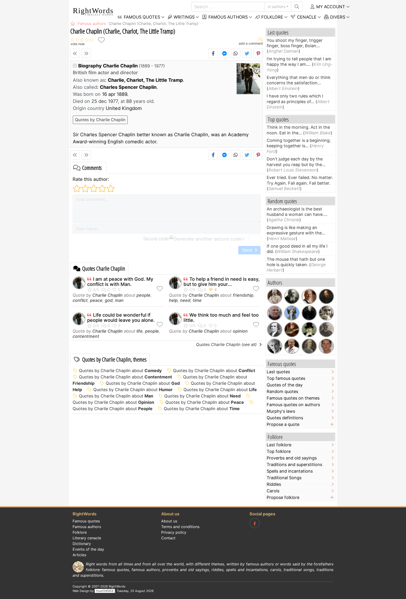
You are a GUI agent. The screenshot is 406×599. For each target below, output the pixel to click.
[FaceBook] (255, 523)
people (143, 295)
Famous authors (227, 17)
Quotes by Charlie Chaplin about (120, 370)
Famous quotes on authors (293, 404)
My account (330, 6)
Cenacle (306, 17)
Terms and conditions (180, 526)
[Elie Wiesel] (275, 346)
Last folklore (279, 444)
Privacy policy (173, 532)
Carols (273, 490)
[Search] (297, 7)
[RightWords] (72, 23)
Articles (79, 554)
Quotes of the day (285, 384)
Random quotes (282, 391)
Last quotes (278, 371)
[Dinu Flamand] (292, 346)
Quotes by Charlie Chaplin (100, 119)
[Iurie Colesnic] (309, 296)
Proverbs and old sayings (292, 457)
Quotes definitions (285, 417)
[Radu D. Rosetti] (326, 330)
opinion (240, 331)
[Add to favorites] (101, 40)
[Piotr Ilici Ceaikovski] (309, 313)
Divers (337, 17)
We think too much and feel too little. (221, 317)
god (109, 300)
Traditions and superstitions (294, 464)
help (173, 300)
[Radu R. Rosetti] (275, 296)
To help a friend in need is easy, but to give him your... (221, 281)
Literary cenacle (87, 538)
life (140, 331)
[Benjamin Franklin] (309, 346)
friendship (243, 295)
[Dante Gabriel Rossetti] (326, 296)
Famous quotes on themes (293, 398)
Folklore (271, 17)
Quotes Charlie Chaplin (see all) (227, 344)
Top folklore (279, 451)
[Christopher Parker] (326, 346)
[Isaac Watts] (292, 313)
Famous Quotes (141, 17)
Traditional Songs (284, 477)
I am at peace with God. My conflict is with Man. (120, 281)
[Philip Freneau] (275, 330)
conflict (80, 300)
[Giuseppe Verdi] (309, 330)
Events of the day (88, 549)
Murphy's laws (281, 411)
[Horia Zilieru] (275, 313)
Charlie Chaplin (107, 295)
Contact (168, 538)
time (197, 300)
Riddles (274, 484)
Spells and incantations (290, 471)
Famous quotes (86, 521)
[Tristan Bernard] (292, 296)
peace (96, 300)
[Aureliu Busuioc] (326, 313)
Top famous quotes (286, 378)
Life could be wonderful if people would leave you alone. (121, 317)
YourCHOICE (105, 591)
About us (169, 521)
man (119, 300)
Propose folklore (283, 497)
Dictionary (82, 543)
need (185, 300)
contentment (86, 336)
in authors (276, 6)
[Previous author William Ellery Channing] (75, 53)
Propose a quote (283, 424)
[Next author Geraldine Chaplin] (86, 53)
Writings (183, 17)
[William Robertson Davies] (292, 330)
